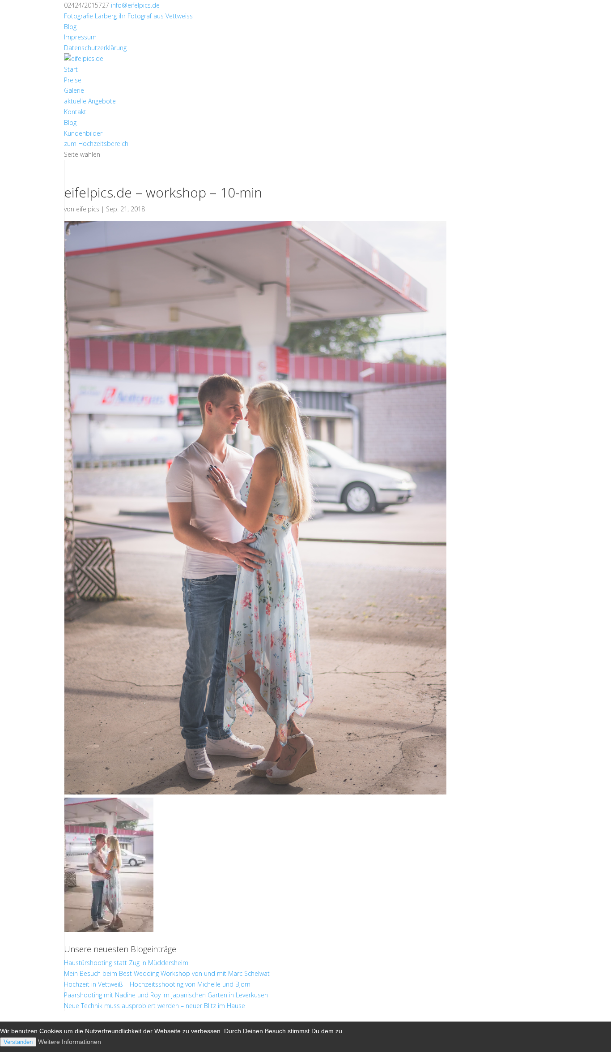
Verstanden (18, 1042)
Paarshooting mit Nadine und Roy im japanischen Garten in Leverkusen (166, 995)
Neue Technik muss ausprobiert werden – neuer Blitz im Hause (154, 1005)
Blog (70, 26)
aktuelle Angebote (90, 101)
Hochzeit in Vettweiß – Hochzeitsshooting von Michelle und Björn (157, 984)
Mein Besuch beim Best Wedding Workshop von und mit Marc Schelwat (167, 973)
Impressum (80, 37)
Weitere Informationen (69, 1041)
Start (71, 69)
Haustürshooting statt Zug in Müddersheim (126, 962)
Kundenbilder (83, 133)
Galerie (74, 90)
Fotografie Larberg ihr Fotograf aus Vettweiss (128, 16)
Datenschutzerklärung (95, 47)
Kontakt (75, 111)
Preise (72, 80)
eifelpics (87, 209)
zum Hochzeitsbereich (96, 143)
